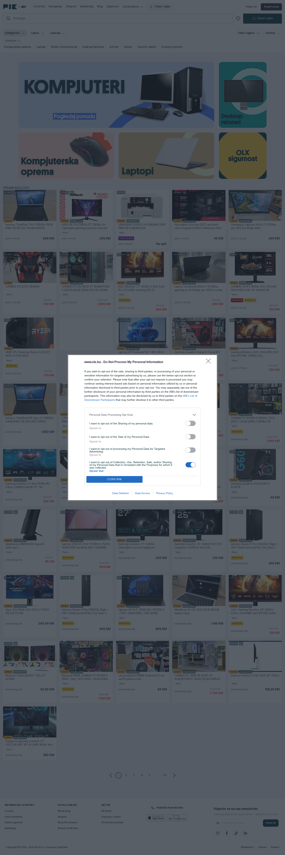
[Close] (209, 362)
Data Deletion (120, 493)
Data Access (142, 493)
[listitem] (142, 415)
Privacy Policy (164, 493)
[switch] (191, 423)
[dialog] (142, 427)
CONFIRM (114, 479)
